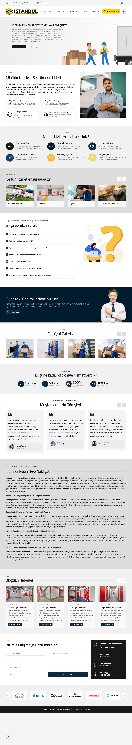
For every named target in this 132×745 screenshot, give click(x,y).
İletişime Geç (33, 47)
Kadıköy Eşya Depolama (110, 607)
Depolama (11, 203)
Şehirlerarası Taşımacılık (79, 203)
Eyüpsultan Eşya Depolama (80, 607)
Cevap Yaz (19, 730)
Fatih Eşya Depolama (47, 607)
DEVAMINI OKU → (14, 624)
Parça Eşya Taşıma (108, 203)
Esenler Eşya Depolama (17, 607)
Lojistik (41, 203)
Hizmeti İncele (19, 47)
